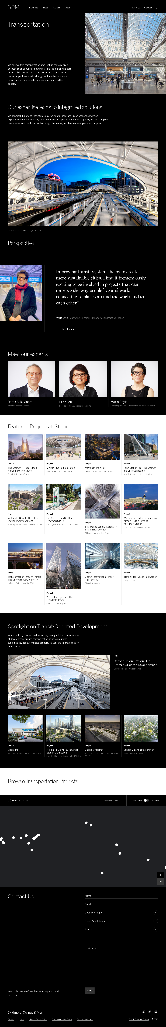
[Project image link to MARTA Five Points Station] (63, 447)
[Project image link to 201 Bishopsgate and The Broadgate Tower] (63, 566)
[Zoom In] (160, 875)
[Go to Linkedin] (144, 1012)
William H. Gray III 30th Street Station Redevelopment (23, 519)
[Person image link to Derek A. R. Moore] (31, 379)
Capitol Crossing (94, 749)
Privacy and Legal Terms (62, 1019)
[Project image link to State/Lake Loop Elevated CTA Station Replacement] (102, 501)
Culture (56, 8)
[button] (102, 873)
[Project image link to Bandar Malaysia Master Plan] (141, 728)
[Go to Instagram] (150, 1012)
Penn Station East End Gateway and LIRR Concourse (140, 469)
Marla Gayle (119, 402)
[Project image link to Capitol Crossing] (102, 728)
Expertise (33, 8)
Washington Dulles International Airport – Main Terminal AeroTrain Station (140, 521)
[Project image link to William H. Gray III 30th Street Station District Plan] (63, 728)
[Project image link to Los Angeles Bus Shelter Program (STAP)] (63, 497)
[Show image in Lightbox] (152, 146)
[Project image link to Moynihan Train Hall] (102, 447)
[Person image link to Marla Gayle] (134, 379)
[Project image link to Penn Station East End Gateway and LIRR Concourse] (141, 447)
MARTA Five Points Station (60, 467)
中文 (138, 8)
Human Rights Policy (38, 1019)
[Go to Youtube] (156, 1012)
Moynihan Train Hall (95, 467)
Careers (11, 1019)
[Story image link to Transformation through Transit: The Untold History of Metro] (25, 556)
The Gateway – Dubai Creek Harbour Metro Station (22, 469)
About (68, 8)
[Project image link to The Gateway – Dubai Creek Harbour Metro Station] (25, 447)
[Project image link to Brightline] (25, 728)
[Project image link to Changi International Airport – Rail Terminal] (102, 556)
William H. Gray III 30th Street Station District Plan (62, 751)
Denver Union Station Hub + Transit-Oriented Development (135, 663)
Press (22, 1019)
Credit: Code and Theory (139, 1019)
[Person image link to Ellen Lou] (83, 379)
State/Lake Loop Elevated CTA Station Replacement (101, 528)
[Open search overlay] (157, 8)
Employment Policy (85, 1019)
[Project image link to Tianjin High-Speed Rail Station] (141, 556)
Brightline (13, 749)
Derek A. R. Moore (20, 402)
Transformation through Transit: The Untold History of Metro (25, 578)
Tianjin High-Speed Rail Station (140, 576)
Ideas (45, 8)
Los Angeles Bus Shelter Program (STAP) (59, 519)
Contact (148, 8)
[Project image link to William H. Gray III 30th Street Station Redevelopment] (25, 497)
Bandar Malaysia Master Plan (139, 749)
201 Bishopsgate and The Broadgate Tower (59, 598)
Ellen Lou (65, 402)
